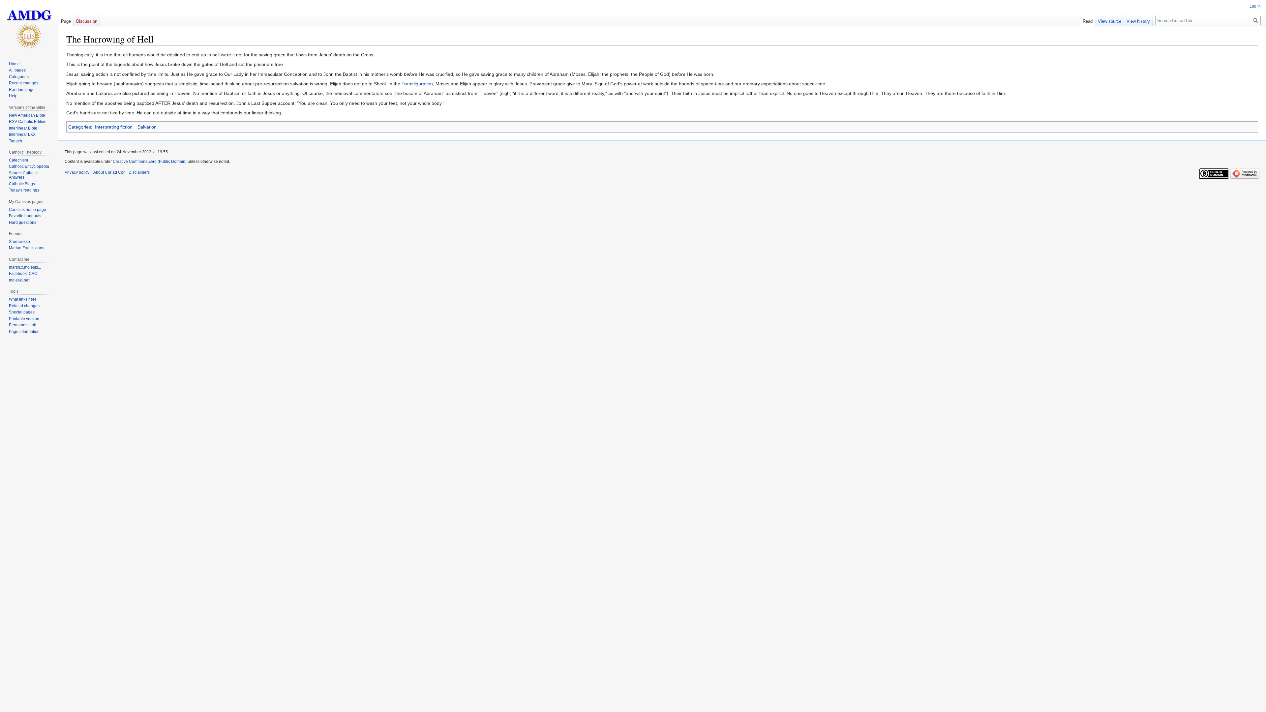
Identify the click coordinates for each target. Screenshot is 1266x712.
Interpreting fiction (114, 127)
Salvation (147, 127)
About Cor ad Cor (109, 172)
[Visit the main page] (29, 26)
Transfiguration (417, 83)
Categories (79, 127)
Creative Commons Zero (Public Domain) (150, 161)
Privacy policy (77, 172)
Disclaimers (139, 172)
